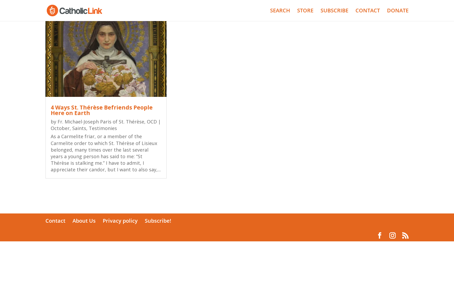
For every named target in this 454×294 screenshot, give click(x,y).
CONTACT (367, 11)
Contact (55, 220)
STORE (305, 11)
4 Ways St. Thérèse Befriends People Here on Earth (102, 110)
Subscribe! (158, 220)
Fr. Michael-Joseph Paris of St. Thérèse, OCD (107, 121)
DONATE (398, 11)
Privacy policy (120, 220)
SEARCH (280, 11)
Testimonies (103, 128)
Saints (79, 128)
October (60, 128)
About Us (84, 220)
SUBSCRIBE (334, 11)
